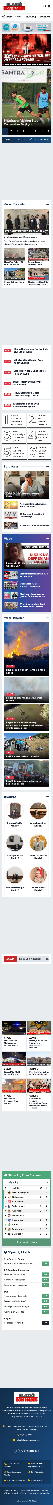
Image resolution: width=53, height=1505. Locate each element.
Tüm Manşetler (37, 1472)
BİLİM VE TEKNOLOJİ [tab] (30, 959)
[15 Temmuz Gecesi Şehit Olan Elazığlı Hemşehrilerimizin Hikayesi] (11, 515)
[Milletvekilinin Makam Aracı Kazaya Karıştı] (14, 1028)
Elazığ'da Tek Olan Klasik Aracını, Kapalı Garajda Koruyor (43, 438)
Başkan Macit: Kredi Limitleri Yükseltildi (44, 454)
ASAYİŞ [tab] (10, 959)
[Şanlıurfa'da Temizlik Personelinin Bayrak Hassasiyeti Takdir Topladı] (39, 1086)
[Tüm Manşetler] (47, 204)
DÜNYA (23, 1494)
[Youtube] (31, 1451)
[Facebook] (17, 1451)
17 (42, 64)
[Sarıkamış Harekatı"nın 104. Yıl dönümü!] (11, 575)
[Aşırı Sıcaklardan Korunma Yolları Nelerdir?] (11, 505)
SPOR (18, 17)
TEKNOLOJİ (30, 17)
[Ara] (44, 7)
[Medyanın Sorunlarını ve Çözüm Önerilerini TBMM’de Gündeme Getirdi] (11, 595)
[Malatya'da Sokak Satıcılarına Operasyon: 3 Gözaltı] (39, 1028)
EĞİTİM (7, 1494)
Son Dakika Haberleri (16, 1480)
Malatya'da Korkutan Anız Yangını (11, 1101)
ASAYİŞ (15, 431)
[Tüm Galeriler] (47, 466)
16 (40, 64)
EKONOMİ (45, 17)
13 (33, 64)
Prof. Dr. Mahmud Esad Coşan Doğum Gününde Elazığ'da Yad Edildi (44, 422)
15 (37, 64)
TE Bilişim (33, 1501)
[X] (21, 1451)
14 (35, 64)
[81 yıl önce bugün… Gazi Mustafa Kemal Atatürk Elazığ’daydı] (11, 605)
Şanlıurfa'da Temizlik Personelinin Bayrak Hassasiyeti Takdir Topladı (39, 1103)
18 (45, 64)
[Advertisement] (26, 171)
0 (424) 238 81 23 (28, 1435)
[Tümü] (47, 618)
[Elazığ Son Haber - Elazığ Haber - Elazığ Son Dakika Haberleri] (14, 7)
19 (47, 64)
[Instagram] (26, 1451)
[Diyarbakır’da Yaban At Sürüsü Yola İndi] (39, 1059)
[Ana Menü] (49, 7)
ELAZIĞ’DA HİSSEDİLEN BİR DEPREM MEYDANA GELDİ (16, 422)
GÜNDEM (7, 17)
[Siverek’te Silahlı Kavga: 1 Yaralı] (14, 1059)
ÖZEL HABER (33, 1494)
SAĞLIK (45, 1490)
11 (28, 64)
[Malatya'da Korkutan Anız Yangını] (14, 1086)
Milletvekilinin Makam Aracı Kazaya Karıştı (11, 1043)
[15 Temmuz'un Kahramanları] (11, 525)
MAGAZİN (44, 1494)
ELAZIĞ (15, 1494)
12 (30, 64)
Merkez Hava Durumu (12, 1465)
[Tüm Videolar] (47, 539)
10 (25, 64)
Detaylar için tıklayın (26, 1242)
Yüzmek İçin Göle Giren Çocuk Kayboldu (19, 438)
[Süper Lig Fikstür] (47, 1252)
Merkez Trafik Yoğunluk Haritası (35, 1465)
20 (50, 64)
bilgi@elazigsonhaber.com (28, 1440)
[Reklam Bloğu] (26, 27)
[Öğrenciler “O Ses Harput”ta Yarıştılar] (11, 585)
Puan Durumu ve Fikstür (12, 1473)
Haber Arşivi (36, 1480)
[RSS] (36, 1451)
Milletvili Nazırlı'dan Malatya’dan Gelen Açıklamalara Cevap (19, 454)
